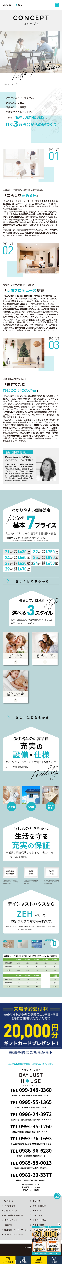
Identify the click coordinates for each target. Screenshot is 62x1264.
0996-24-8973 (35, 1114)
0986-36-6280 (35, 1150)
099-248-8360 (35, 1089)
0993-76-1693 (35, 1138)
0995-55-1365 (35, 1102)
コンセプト (37, 1201)
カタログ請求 (38, 1225)
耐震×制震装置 (39, 1205)
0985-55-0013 (35, 1162)
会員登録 (8, 1225)
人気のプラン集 (10, 1210)
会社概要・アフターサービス (16, 1229)
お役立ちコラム (39, 1220)
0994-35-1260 (35, 1126)
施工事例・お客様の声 (13, 1215)
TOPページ (8, 1201)
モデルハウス (38, 1210)
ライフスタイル (10, 1220)
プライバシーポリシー (13, 1234)
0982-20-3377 (35, 1174)
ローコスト (37, 1215)
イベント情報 (9, 1205)
